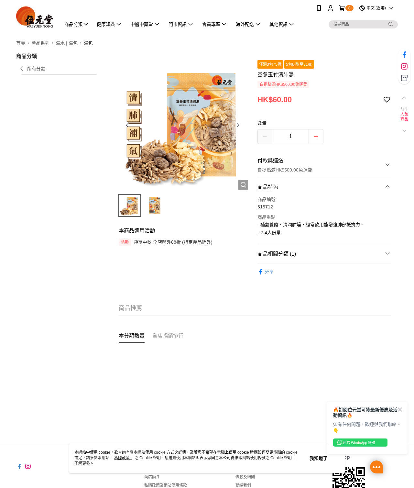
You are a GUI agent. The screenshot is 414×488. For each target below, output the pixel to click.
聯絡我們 (243, 485)
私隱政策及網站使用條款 (165, 485)
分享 (269, 271)
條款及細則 (245, 477)
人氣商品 (404, 117)
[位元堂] (34, 17)
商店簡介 (152, 477)
